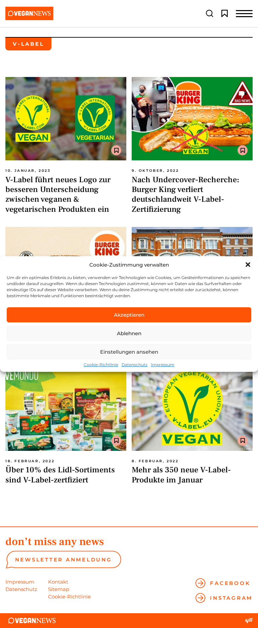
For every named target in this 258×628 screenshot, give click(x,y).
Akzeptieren (129, 315)
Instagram (231, 598)
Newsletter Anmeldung (63, 559)
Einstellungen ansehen (129, 352)
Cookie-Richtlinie (101, 365)
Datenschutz (134, 365)
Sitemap (58, 589)
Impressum (162, 365)
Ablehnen (129, 333)
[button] (248, 264)
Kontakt (58, 582)
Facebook (230, 583)
